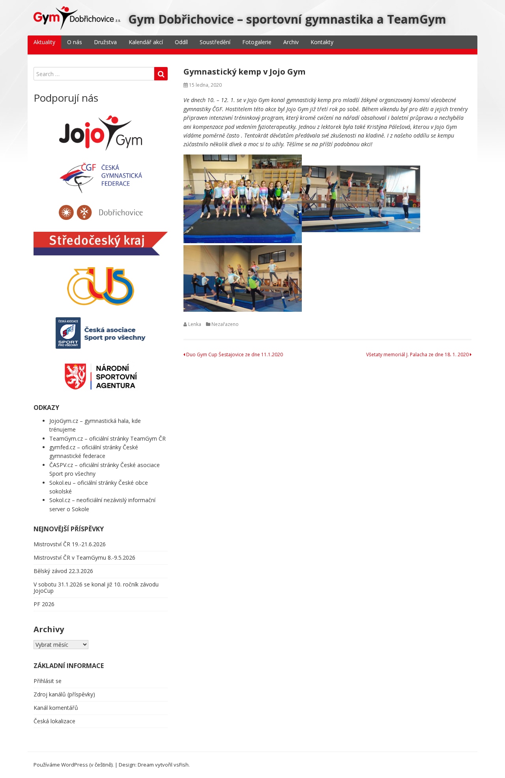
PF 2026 (44, 604)
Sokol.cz (59, 500)
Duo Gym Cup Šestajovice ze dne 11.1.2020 (234, 354)
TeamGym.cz (66, 438)
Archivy (49, 629)
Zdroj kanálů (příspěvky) (64, 694)
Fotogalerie (256, 42)
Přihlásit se (48, 681)
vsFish (181, 764)
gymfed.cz (62, 447)
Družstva (105, 42)
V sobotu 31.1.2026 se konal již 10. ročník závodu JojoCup (96, 588)
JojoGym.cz (63, 420)
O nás (74, 42)
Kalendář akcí (146, 42)
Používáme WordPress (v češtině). (74, 764)
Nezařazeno (225, 324)
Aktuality (44, 42)
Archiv (291, 42)
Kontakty (321, 42)
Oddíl (181, 42)
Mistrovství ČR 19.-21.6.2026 (70, 544)
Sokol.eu (60, 482)
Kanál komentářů (56, 707)
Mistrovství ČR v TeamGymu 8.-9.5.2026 (84, 557)
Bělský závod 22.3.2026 (63, 571)
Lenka (194, 324)
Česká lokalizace (54, 721)
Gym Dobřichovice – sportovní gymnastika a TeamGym (287, 19)
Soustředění (215, 42)
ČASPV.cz (61, 465)
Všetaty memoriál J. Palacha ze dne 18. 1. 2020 (418, 354)
